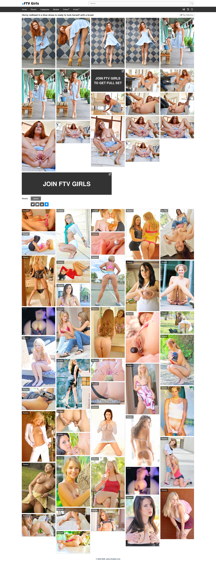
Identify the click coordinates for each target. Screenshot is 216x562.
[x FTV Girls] (30, 3)
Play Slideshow (188, 15)
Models (56, 9)
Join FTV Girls (67, 183)
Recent (33, 9)
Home (24, 9)
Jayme (35, 198)
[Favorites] (192, 9)
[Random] (184, 9)
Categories (44, 9)
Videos (66, 9)
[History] (188, 9)
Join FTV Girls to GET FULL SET (108, 80)
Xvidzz (76, 9)
